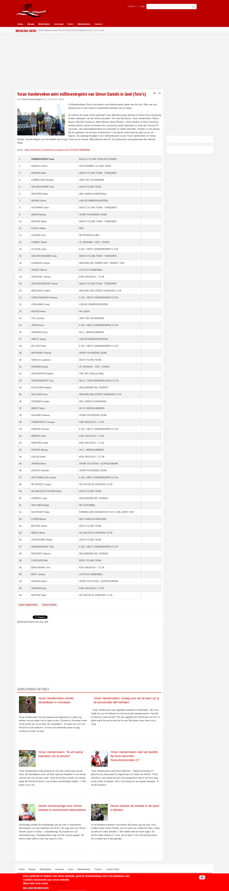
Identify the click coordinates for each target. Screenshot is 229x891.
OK (202, 877)
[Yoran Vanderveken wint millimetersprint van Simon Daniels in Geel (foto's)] (41, 133)
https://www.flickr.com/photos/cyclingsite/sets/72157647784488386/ (57, 150)
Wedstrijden (44, 23)
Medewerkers (84, 23)
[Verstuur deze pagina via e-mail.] (159, 92)
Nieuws (30, 23)
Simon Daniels (49, 604)
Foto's (70, 23)
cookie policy (57, 883)
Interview (58, 23)
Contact (131, 6)
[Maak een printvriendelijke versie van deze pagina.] (154, 92)
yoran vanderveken (28, 604)
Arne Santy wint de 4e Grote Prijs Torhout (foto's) (62, 30)
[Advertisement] (89, 61)
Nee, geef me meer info (36, 888)
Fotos (70, 869)
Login (142, 6)
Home (20, 23)
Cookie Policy (112, 869)
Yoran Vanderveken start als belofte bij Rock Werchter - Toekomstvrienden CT (134, 756)
